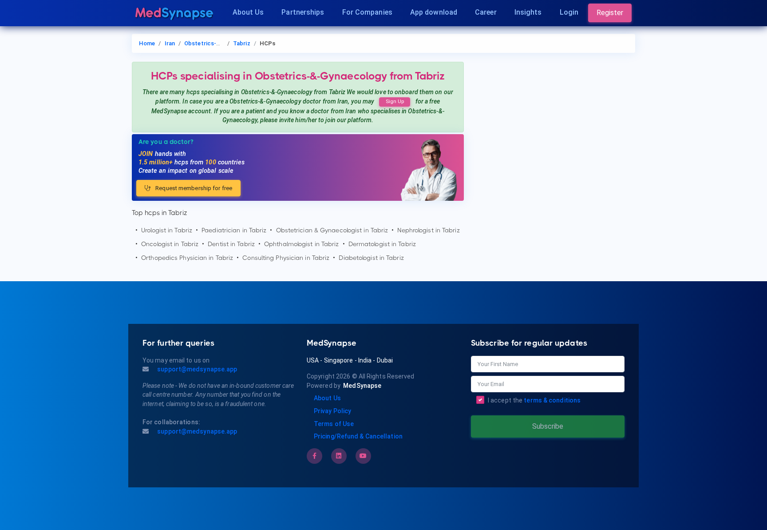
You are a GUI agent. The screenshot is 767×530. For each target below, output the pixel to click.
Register (610, 12)
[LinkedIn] (338, 455)
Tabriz (241, 43)
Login (569, 12)
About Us (248, 12)
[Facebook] (314, 455)
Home (147, 43)
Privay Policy (332, 410)
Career (486, 12)
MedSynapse (362, 385)
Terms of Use (334, 423)
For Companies (367, 12)
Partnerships (302, 12)
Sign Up (395, 101)
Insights (528, 12)
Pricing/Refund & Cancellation (358, 436)
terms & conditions (552, 400)
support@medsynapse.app (196, 369)
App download (433, 12)
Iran (170, 43)
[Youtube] (363, 455)
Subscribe (547, 426)
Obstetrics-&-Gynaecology (220, 43)
